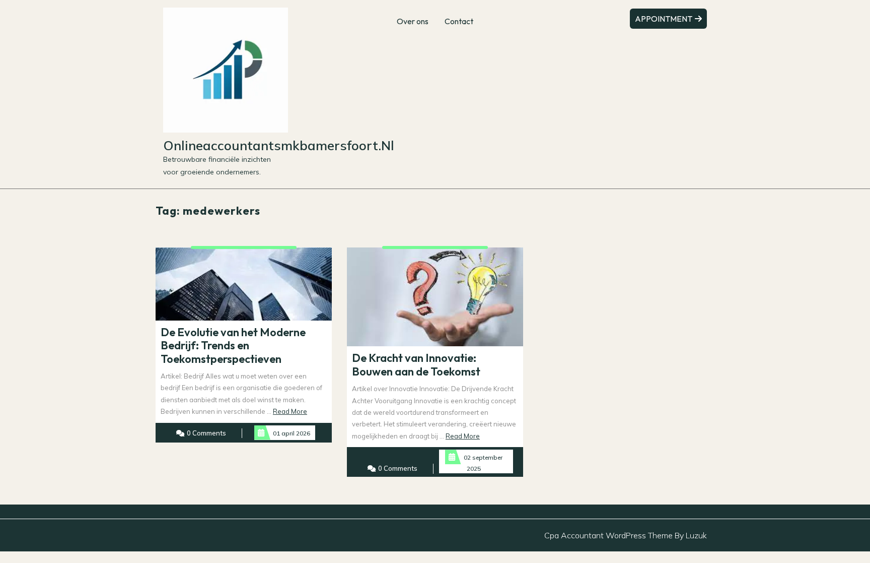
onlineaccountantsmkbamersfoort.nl (278, 145)
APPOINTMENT (664, 19)
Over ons (412, 21)
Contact (459, 21)
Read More (290, 411)
